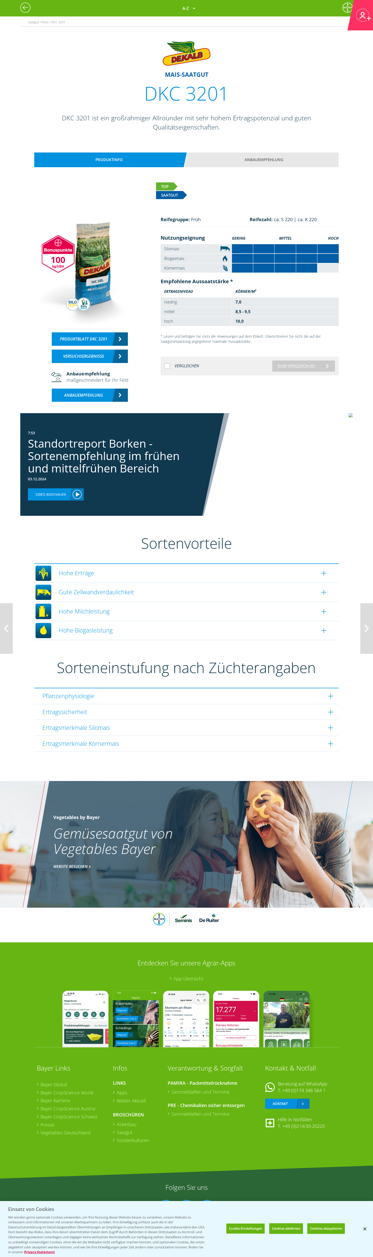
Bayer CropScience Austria (68, 1109)
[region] (186, 1229)
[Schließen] (364, 1228)
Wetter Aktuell (131, 1101)
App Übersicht (188, 979)
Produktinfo (109, 159)
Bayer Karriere (55, 1100)
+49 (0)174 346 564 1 (304, 1090)
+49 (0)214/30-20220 (303, 1126)
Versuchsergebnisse (83, 356)
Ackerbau (127, 1124)
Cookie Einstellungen (245, 1228)
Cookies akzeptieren (326, 1228)
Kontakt (280, 1103)
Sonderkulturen (133, 1140)
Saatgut (124, 1132)
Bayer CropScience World (67, 1093)
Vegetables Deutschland (66, 1133)
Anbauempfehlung (264, 159)
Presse (47, 1125)
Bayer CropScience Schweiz (69, 1117)
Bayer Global (54, 1084)
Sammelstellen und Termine (201, 1092)
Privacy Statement (39, 1251)
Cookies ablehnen (286, 1228)
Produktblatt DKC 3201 (83, 339)
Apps (122, 1093)
